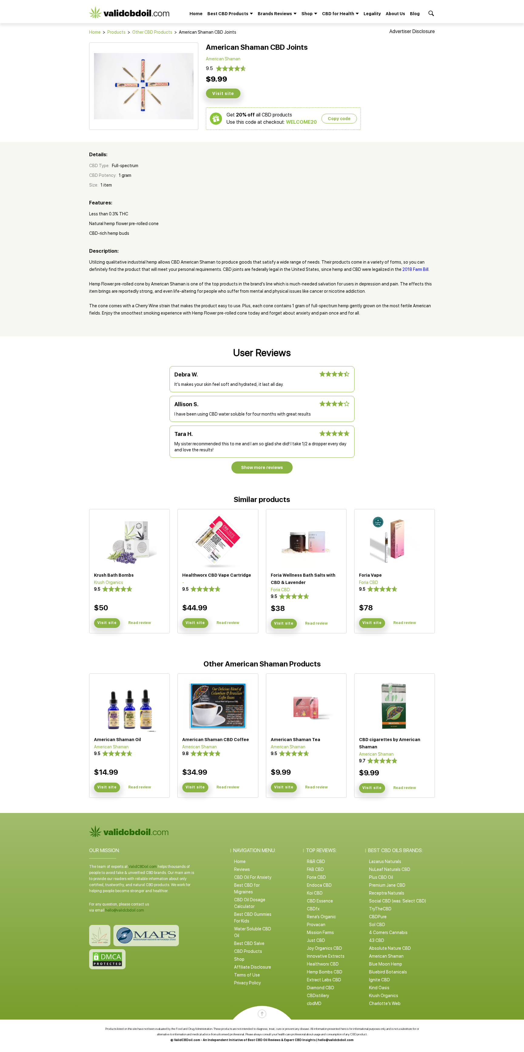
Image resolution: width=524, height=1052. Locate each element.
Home (196, 13)
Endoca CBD (319, 885)
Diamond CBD (320, 987)
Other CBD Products (152, 32)
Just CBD (316, 940)
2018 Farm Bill (415, 269)
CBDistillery (318, 995)
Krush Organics (383, 995)
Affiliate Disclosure (252, 967)
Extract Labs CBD (324, 979)
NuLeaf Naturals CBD (389, 869)
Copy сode (339, 118)
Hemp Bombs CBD (324, 971)
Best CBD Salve (249, 943)
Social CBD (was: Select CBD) (397, 901)
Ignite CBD (379, 979)
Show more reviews (262, 467)
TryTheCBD (380, 908)
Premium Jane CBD (387, 885)
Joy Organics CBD (324, 948)
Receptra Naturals (386, 893)
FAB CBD (315, 869)
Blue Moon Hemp (385, 964)
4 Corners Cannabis (388, 932)
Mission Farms (320, 932)
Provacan (316, 924)
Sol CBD (377, 924)
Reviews (242, 869)
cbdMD (314, 1003)
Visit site (223, 93)
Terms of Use (247, 975)
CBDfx (313, 908)
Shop (239, 959)
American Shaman (386, 956)
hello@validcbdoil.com (124, 910)
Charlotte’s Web (385, 1003)
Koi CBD (315, 893)
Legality (372, 13)
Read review (139, 623)
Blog (415, 13)
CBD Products (248, 951)
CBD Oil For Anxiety (252, 877)
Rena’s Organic (321, 916)
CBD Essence (320, 901)
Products (116, 32)
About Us (395, 13)
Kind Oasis (379, 987)
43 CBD (376, 940)
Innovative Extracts (325, 956)
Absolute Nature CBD (390, 948)
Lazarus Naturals (385, 861)
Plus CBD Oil (381, 877)
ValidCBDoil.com (143, 867)
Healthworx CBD (323, 964)
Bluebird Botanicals (388, 971)
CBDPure (378, 916)
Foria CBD (316, 877)
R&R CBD (316, 861)
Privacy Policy (247, 982)
